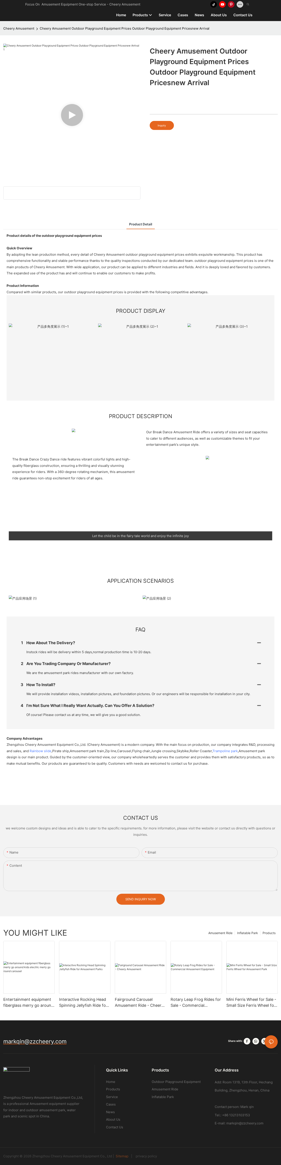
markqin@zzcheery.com (244, 1123)
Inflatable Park (247, 933)
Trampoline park (225, 751)
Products (269, 933)
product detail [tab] (140, 224)
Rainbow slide (40, 751)
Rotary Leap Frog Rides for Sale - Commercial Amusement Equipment (196, 1002)
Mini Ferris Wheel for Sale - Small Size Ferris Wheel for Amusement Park (251, 1002)
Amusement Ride (220, 933)
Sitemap (122, 1156)
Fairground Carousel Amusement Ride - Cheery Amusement (139, 1002)
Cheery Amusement (18, 28)
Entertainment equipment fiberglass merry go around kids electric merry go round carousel (28, 1002)
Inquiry (162, 125)
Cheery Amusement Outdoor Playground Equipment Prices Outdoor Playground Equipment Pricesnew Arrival (124, 28)
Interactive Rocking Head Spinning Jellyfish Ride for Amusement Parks (83, 1002)
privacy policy (145, 1156)
